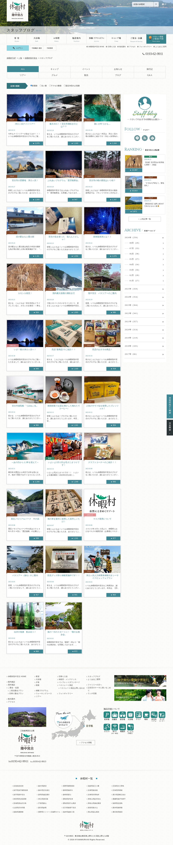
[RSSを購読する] (145, 138)
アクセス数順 (56, 86)
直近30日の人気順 (72, 86)
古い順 (44, 86)
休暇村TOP (11, 58)
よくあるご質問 (160, 47)
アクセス (132, 47)
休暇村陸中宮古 (31, 58)
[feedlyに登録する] (152, 138)
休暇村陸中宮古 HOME (96, 47)
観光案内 (122, 47)
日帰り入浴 (112, 47)
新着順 (34, 86)
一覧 (20, 58)
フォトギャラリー (145, 47)
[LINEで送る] (137, 138)
